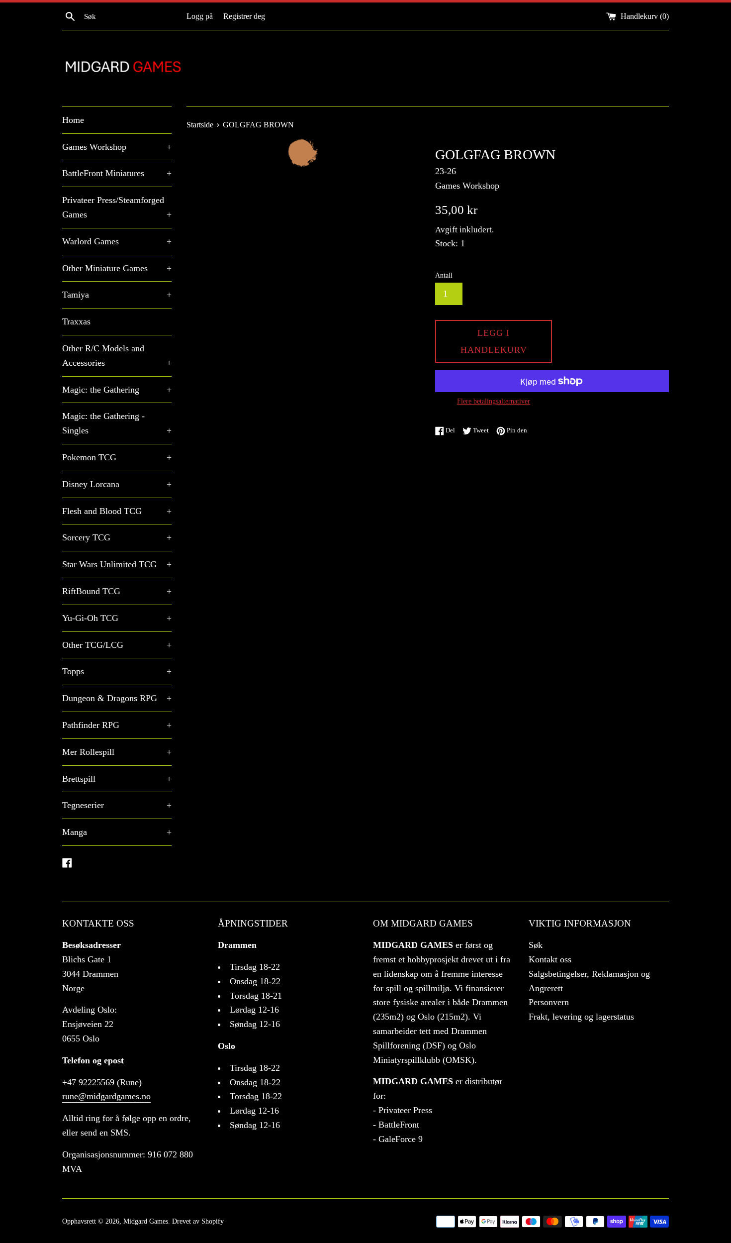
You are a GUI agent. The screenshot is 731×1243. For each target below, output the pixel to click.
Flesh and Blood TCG (117, 511)
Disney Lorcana (117, 484)
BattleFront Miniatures (117, 173)
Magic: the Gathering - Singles (117, 423)
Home (73, 120)
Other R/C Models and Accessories (117, 355)
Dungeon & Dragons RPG (117, 698)
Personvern (549, 1002)
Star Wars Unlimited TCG (117, 564)
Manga (117, 832)
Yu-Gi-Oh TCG (117, 618)
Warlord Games (117, 241)
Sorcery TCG (117, 537)
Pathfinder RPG (117, 725)
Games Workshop (117, 147)
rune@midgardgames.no (106, 1096)
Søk (536, 945)
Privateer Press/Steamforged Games (117, 207)
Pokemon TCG (117, 457)
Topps (117, 671)
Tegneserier (117, 805)
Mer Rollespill (117, 752)
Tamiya (117, 295)
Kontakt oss (550, 959)
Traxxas (76, 321)
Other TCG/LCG (117, 645)
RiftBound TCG (117, 591)
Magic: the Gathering (117, 390)
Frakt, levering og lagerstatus (581, 1017)
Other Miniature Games (117, 268)
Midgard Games (145, 1221)
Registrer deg (244, 16)
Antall (444, 275)
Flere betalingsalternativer (493, 401)
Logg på (199, 16)
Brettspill (117, 779)
